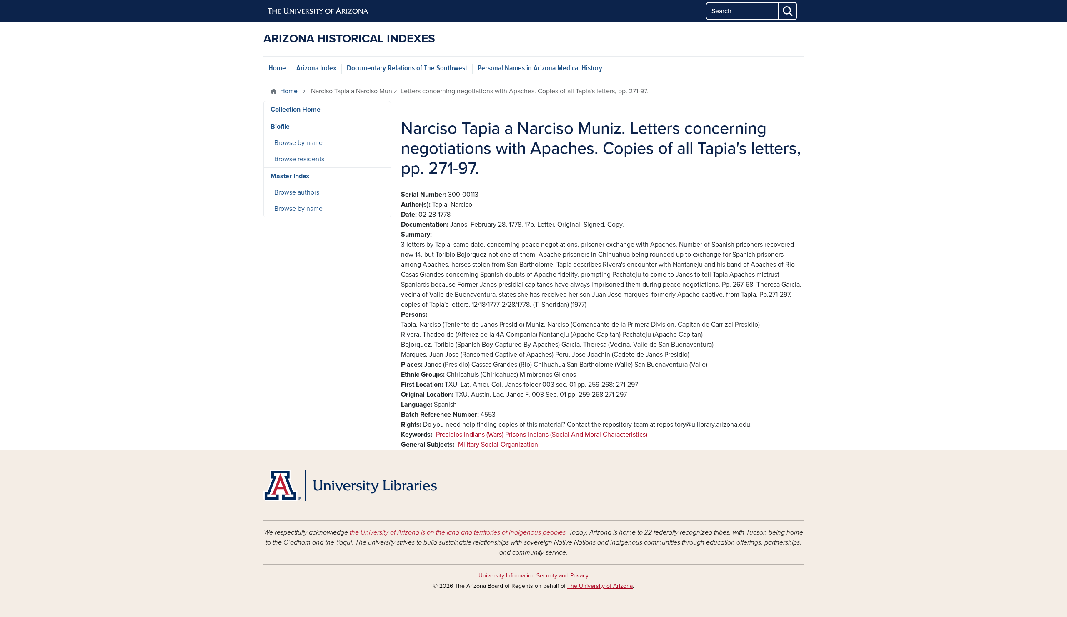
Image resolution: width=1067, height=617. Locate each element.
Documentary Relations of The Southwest (407, 68)
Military (468, 444)
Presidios (449, 434)
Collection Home (296, 109)
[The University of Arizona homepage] (318, 11)
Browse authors (296, 192)
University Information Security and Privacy (533, 575)
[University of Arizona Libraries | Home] (350, 485)
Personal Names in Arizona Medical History (540, 68)
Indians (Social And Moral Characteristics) (587, 434)
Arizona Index (316, 68)
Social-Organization (509, 444)
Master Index (290, 176)
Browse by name (298, 143)
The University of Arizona (600, 586)
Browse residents (299, 159)
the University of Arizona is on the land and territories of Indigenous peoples (458, 532)
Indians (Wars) (483, 434)
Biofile (280, 126)
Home (277, 68)
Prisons (515, 434)
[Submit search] (788, 11)
